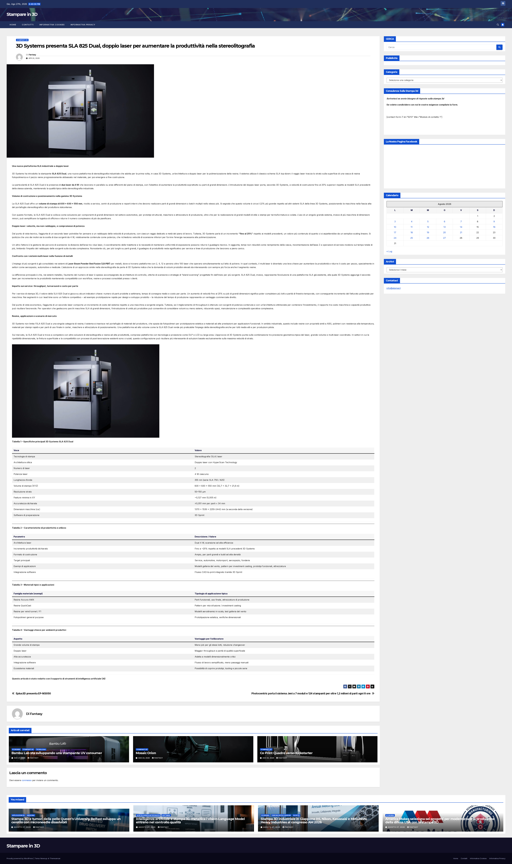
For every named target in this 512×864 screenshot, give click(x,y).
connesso (27, 780)
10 (395, 227)
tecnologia (41, 749)
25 (411, 238)
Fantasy (32, 54)
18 (412, 232)
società (296, 815)
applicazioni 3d (18, 815)
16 (494, 227)
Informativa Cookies (52, 24)
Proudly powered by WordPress (20, 858)
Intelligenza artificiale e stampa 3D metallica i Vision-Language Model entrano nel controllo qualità (190, 820)
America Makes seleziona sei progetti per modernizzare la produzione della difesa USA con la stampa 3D (439, 820)
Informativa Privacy (83, 24)
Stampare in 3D (22, 14)
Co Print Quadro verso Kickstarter (286, 753)
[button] (498, 24)
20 (444, 232)
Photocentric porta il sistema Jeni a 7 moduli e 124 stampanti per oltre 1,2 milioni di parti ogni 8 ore (310, 693)
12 (428, 227)
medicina (30, 815)
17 (395, 232)
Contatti (27, 24)
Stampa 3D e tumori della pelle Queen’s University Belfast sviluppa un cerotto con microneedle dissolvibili (66, 820)
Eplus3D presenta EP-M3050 (33, 693)
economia (16, 749)
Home (13, 24)
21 (461, 232)
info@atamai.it (394, 288)
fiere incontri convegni (281, 815)
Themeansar (55, 858)
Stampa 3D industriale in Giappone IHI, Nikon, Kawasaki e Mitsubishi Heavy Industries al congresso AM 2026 (314, 820)
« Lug (389, 251)
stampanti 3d (22, 40)
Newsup (43, 858)
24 (395, 238)
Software (166, 815)
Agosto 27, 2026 (22, 827)
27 (444, 238)
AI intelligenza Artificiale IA (148, 815)
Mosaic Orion (146, 753)
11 (412, 227)
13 (444, 227)
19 (428, 232)
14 (461, 227)
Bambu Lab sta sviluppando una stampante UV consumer (56, 753)
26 (428, 238)
